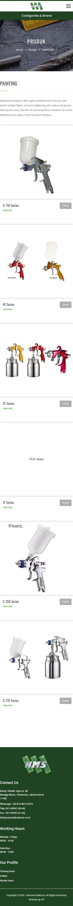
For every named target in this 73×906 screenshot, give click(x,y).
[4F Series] (36, 261)
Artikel (3, 875)
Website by (37, 899)
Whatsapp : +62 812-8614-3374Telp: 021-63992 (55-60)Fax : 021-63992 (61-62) (16, 808)
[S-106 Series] (36, 558)
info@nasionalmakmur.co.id (15, 817)
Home (19, 49)
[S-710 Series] (36, 162)
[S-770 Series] (36, 657)
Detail (66, 205)
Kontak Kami (6, 880)
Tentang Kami (7, 871)
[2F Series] (36, 360)
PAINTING (7, 210)
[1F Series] (36, 459)
